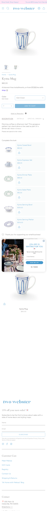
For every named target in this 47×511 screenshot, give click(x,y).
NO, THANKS (34, 267)
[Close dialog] (44, 241)
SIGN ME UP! (34, 262)
